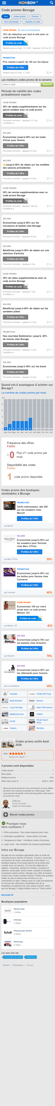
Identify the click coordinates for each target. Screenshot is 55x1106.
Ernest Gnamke (19, 803)
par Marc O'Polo (10, 559)
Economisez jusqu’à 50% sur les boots (24, 366)
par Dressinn (9, 656)
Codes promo (20, 16)
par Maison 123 (10, 626)
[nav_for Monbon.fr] (4, 3)
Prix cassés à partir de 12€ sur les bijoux (25, 62)
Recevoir (47, 84)
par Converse (9, 592)
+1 (53, 48)
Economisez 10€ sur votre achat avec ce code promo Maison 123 (31, 609)
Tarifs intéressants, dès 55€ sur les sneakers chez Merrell (32, 509)
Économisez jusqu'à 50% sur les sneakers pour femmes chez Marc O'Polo (33, 543)
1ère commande (11, 22)
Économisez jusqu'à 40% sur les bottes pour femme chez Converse (33, 576)
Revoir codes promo (22, 814)
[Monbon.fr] (28, 3)
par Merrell (8, 526)
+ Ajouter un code (32, 22)
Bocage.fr (7, 895)
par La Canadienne (11, 686)
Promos (35, 16)
